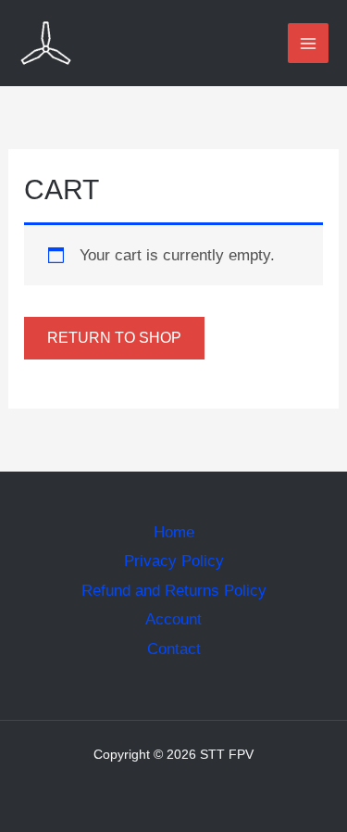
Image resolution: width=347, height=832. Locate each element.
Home (174, 532)
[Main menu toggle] (308, 43)
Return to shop (114, 338)
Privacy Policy (174, 561)
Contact (174, 649)
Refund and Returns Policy (173, 590)
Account (173, 619)
